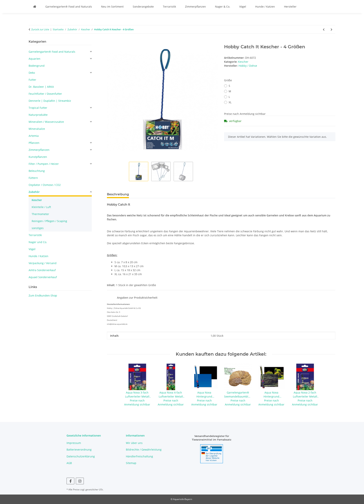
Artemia (34, 136)
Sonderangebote (143, 6)
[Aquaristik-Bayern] (35, 6)
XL (230, 102)
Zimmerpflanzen (195, 6)
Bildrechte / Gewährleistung (144, 449)
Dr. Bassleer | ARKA (41, 86)
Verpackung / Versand (42, 263)
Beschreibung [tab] (118, 194)
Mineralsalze (37, 129)
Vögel (242, 6)
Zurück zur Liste (40, 29)
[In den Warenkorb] (110, 42)
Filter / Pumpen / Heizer (44, 164)
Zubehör (34, 192)
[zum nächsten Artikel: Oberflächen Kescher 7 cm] (331, 29)
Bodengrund (37, 65)
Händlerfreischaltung (139, 456)
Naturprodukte (38, 115)
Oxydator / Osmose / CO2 (45, 185)
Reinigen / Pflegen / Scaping (49, 221)
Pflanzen (34, 143)
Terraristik (169, 6)
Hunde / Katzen (265, 6)
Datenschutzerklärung (81, 456)
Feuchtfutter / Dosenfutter (45, 93)
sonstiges (38, 228)
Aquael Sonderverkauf (43, 277)
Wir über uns (134, 443)
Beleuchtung (37, 171)
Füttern (33, 178)
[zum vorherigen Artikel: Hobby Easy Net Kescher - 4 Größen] (324, 29)
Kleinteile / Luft (41, 207)
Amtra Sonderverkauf (42, 270)
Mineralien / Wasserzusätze (46, 122)
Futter (32, 79)
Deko (32, 72)
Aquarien (34, 58)
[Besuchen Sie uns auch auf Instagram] (80, 481)
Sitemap (131, 463)
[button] (60, 51)
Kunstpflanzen (38, 157)
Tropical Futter (38, 108)
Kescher (243, 61)
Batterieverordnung (79, 449)
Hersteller (290, 6)
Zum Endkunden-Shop (43, 295)
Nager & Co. (222, 6)
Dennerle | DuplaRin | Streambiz (50, 101)
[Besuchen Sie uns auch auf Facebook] (70, 481)
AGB (69, 463)
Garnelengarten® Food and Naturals (68, 6)
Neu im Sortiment (112, 6)
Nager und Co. (38, 242)
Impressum (74, 443)
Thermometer (40, 214)
